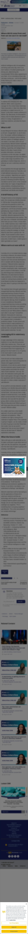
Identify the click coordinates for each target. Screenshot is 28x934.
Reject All (14, 927)
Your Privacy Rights (14, 923)
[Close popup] (24, 458)
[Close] (26, 904)
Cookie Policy (12, 920)
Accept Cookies (14, 931)
